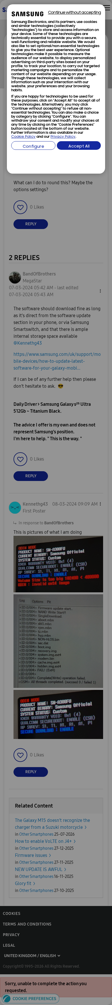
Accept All (79, 146)
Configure (33, 147)
